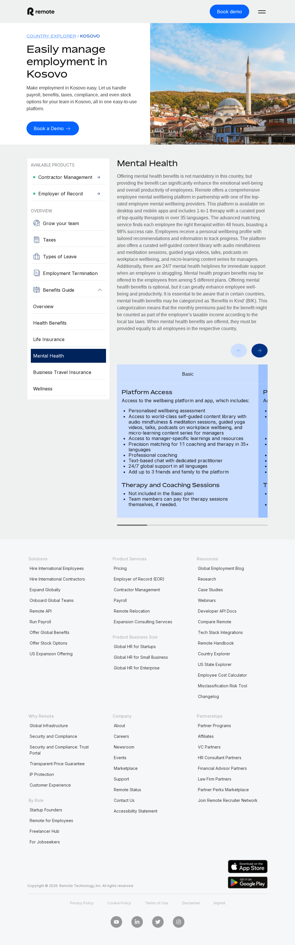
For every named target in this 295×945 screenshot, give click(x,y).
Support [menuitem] (121, 778)
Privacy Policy (82, 903)
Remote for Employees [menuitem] (51, 820)
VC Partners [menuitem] (209, 746)
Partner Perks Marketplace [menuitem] (223, 789)
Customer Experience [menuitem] (50, 785)
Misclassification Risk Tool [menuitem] (222, 685)
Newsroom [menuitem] (124, 746)
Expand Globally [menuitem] (45, 589)
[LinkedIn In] (137, 922)
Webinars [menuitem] (207, 600)
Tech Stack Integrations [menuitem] (220, 632)
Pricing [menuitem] (120, 568)
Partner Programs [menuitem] (214, 725)
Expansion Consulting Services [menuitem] (143, 621)
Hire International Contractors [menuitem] (57, 579)
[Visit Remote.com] (40, 11)
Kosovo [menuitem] (90, 35)
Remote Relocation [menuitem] (132, 611)
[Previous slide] (239, 351)
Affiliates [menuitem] (206, 736)
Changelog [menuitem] (208, 696)
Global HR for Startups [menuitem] (135, 646)
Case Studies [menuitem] (210, 589)
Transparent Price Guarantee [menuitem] (57, 763)
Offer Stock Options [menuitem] (48, 643)
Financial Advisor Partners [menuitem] (222, 768)
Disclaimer (191, 903)
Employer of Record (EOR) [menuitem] (139, 579)
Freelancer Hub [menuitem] (44, 831)
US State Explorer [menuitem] (215, 664)
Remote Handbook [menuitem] (216, 643)
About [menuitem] (119, 725)
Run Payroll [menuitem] (40, 621)
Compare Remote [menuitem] (214, 621)
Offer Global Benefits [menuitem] (49, 632)
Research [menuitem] (207, 579)
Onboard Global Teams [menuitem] (52, 600)
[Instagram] (178, 922)
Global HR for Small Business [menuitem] (141, 657)
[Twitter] (158, 922)
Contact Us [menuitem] (124, 800)
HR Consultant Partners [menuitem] (219, 757)
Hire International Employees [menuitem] (57, 568)
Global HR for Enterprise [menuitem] (137, 667)
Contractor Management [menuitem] (137, 589)
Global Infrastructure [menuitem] (49, 725)
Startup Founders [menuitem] (46, 809)
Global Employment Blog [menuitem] (221, 568)
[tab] (132, 525)
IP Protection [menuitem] (42, 774)
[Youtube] (116, 922)
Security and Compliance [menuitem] (53, 736)
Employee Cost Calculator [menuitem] (222, 675)
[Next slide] (259, 351)
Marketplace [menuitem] (126, 768)
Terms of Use (156, 903)
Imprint (219, 903)
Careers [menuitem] (121, 736)
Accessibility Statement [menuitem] (135, 811)
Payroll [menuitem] (120, 600)
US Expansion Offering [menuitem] (51, 653)
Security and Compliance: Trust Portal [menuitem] (59, 749)
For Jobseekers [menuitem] (45, 841)
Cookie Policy (119, 903)
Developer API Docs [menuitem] (217, 611)
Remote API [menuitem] (41, 611)
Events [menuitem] (120, 757)
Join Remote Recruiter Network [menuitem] (228, 800)
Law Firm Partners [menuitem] (214, 778)
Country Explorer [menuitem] (51, 35)
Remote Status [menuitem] (127, 789)
